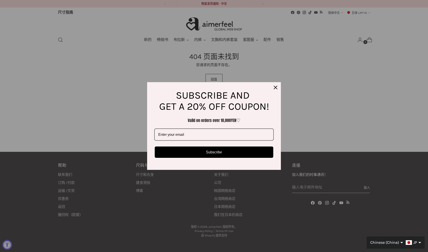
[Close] (275, 87)
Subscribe (214, 152)
